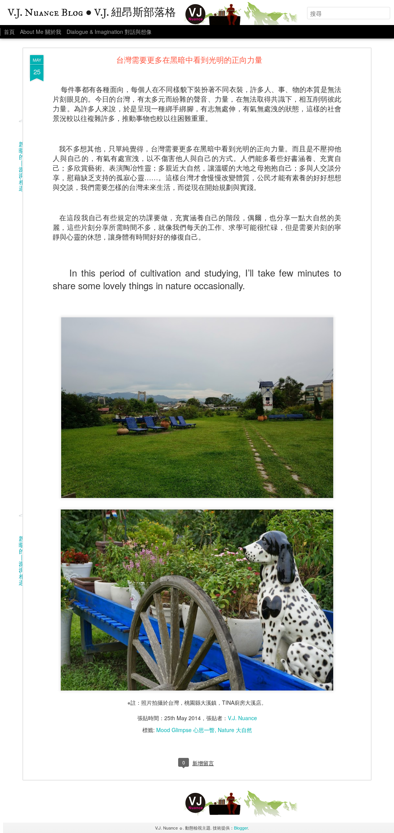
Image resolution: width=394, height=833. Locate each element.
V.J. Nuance (242, 718)
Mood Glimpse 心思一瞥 (185, 730)
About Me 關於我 (40, 31)
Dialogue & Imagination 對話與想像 (109, 31)
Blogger (241, 828)
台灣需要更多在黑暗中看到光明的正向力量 (189, 61)
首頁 (9, 31)
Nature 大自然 (235, 730)
